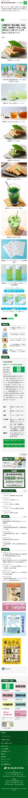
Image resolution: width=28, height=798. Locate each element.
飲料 (12, 7)
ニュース (7, 7)
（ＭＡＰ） (19, 774)
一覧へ (25, 490)
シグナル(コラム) (5, 736)
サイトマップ (4, 761)
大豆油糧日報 (6, 708)
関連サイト (4, 754)
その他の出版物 (6, 728)
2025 (16, 7)
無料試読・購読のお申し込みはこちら (14, 441)
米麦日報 (5, 699)
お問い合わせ (4, 746)
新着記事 (3, 733)
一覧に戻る (23, 454)
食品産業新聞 (6, 690)
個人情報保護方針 (6, 764)
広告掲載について (6, 751)
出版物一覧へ (7, 462)
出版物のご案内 (5, 739)
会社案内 (3, 756)
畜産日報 (18, 690)
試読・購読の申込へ (8, 466)
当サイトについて (6, 759)
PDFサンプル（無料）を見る (14, 446)
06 (20, 7)
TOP (2, 7)
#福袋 (3, 37)
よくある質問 (4, 749)
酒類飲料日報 (19, 699)
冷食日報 (18, 708)
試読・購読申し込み (6, 743)
